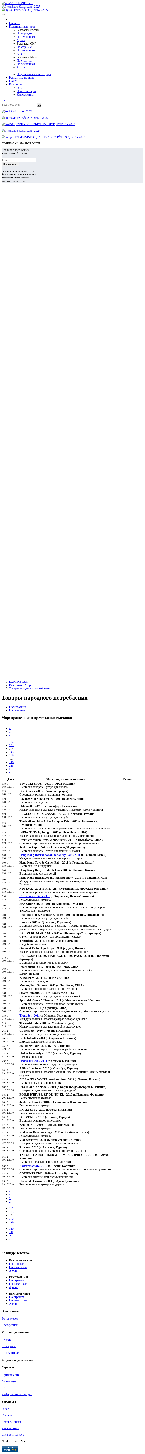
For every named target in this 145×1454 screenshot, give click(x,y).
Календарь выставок (22, 26)
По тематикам (26, 36)
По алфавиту (10, 1346)
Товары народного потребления (29, 688)
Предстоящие (17, 706)
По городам (24, 33)
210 (11, 762)
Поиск (13, 81)
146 (11, 755)
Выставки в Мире (20, 685)
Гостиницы (9, 1381)
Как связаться (25, 94)
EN (4, 101)
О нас (20, 87)
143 (11, 745)
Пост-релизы (10, 1325)
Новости (14, 23)
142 (11, 741)
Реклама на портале (21, 77)
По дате (7, 1339)
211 (11, 765)
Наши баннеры (26, 91)
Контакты (15, 84)
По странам (24, 47)
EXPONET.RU (18, 681)
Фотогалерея (10, 1318)
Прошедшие (17, 710)
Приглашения (10, 1375)
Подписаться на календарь (34, 74)
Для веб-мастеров (13, 1434)
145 (11, 752)
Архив (21, 40)
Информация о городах (17, 1394)
